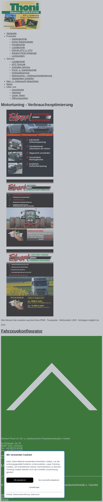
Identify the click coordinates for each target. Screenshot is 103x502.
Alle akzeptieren (20, 480)
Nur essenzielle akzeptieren (48, 480)
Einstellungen (34, 487)
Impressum (35, 494)
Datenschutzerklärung (21, 494)
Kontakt (9, 494)
